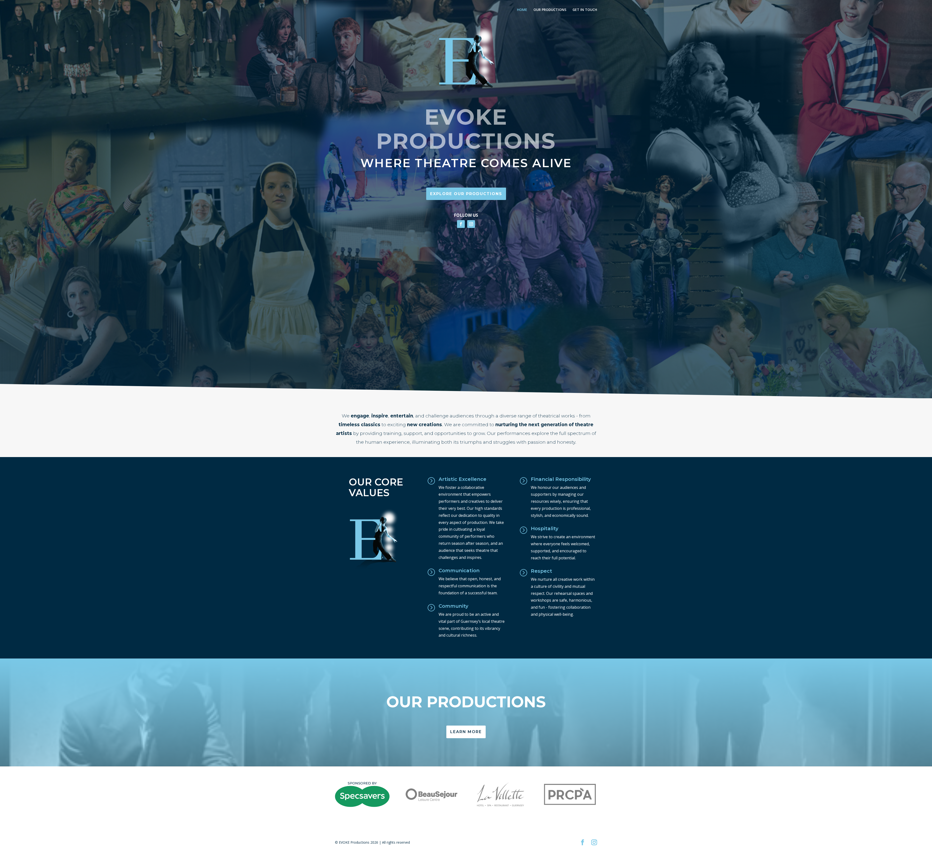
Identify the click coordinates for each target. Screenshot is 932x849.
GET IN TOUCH (585, 10)
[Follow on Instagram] (471, 224)
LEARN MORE (466, 731)
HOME (522, 10)
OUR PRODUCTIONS (549, 10)
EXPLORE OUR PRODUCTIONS (466, 193)
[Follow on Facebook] (461, 224)
